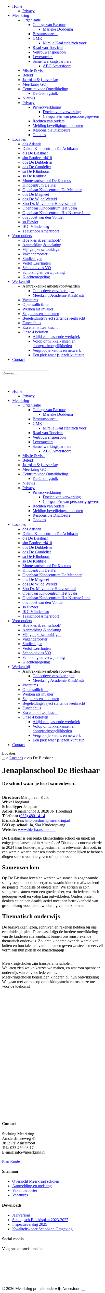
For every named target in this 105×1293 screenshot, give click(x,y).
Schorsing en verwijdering (43, 657)
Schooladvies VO (36, 653)
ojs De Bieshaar (35, 538)
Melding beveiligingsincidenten (58, 510)
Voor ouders (22, 621)
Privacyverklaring (47, 492)
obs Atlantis (31, 529)
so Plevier (30, 607)
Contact (18, 744)
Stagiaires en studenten (40, 699)
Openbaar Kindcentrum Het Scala (49, 593)
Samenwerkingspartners (52, 446)
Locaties (19, 524)
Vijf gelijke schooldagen (41, 634)
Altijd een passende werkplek (56, 722)
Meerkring (20, 400)
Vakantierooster (34, 639)
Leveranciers (43, 442)
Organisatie (31, 405)
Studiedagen (32, 644)
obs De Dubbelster (37, 547)
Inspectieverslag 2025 (29, 1224)
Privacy (28, 396)
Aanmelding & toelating (41, 630)
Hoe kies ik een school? (41, 625)
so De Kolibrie (34, 561)
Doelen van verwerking (62, 497)
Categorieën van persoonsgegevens (71, 501)
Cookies (39, 520)
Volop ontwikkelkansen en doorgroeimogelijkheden (54, 728)
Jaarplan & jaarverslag (40, 465)
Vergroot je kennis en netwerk (57, 735)
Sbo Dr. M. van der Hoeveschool (49, 588)
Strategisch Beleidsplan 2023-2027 (40, 1220)
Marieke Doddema (58, 414)
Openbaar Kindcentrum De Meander (52, 575)
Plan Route (11, 1161)
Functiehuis (31, 708)
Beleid (27, 460)
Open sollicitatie (35, 689)
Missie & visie (33, 455)
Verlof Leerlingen (36, 648)
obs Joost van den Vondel (42, 602)
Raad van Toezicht (48, 432)
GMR (37, 423)
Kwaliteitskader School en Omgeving (42, 1229)
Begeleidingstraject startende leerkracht (53, 703)
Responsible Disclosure (51, 515)
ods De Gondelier (36, 552)
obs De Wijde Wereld (39, 584)
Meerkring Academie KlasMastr (58, 680)
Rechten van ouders (48, 506)
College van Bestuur (49, 410)
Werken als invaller (37, 694)
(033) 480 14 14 (32, 816)
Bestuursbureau (45, 419)
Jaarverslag (21, 1215)
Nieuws (28, 483)
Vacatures (30, 685)
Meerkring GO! (35, 469)
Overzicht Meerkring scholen (35, 1181)
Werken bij (21, 666)
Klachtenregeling (36, 662)
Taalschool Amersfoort (40, 616)
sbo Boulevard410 (37, 543)
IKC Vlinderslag (35, 611)
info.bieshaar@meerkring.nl (47, 820)
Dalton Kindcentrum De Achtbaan (50, 533)
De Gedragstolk (45, 478)
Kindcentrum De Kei (39, 570)
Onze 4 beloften (35, 717)
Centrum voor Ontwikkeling (45, 474)
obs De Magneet (35, 579)
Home (17, 391)
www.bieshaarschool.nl (37, 829)
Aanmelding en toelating (32, 1186)
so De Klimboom (36, 556)
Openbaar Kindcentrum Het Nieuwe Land (56, 598)
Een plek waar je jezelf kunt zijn (58, 740)
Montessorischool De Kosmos (46, 566)
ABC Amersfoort (57, 451)
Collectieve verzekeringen (53, 676)
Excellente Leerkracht (40, 712)
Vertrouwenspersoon (49, 437)
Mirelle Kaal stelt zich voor (64, 428)
